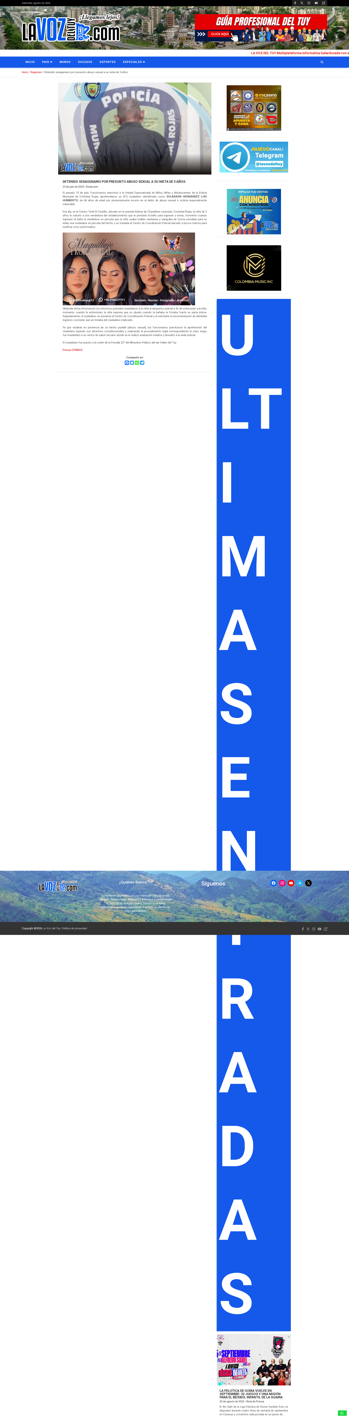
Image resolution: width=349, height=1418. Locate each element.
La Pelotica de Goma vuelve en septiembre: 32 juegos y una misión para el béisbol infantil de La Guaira (251, 1394)
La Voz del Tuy (51, 928)
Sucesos (85, 62)
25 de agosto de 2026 (232, 1401)
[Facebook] (127, 363)
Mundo (65, 62)
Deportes (108, 62)
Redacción (92, 186)
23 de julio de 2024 (73, 186)
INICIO (30, 62)
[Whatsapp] (137, 363)
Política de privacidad (74, 928)
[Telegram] (142, 363)
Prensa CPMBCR (73, 350)
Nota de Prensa (255, 1401)
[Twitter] (132, 363)
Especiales (132, 62)
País (45, 62)
